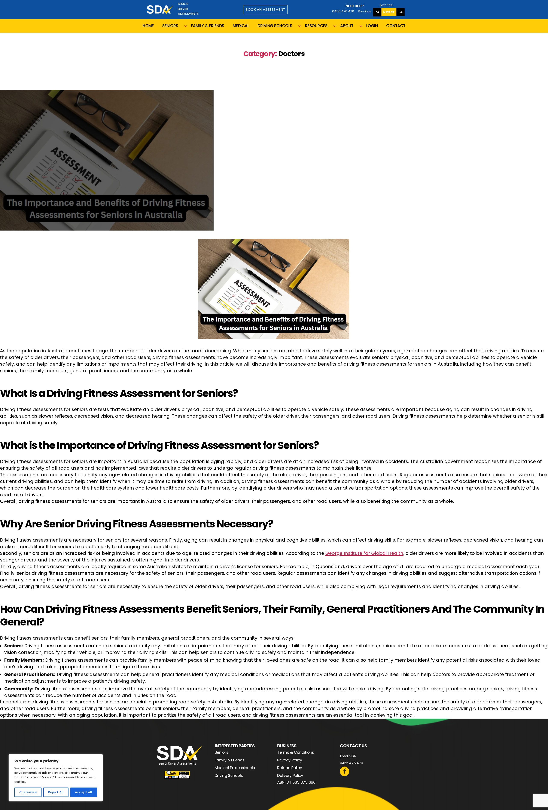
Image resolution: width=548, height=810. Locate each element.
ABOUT (346, 26)
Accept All (83, 792)
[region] (56, 777)
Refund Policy (289, 767)
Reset (389, 12)
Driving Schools (229, 775)
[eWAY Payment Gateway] (177, 774)
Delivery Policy (290, 775)
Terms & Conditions (295, 752)
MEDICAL (241, 26)
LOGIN (372, 26)
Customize (28, 792)
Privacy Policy (289, 760)
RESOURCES (316, 26)
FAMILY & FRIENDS (207, 26)
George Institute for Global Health (364, 553)
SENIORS (170, 26)
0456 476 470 (343, 11)
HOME (148, 26)
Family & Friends (230, 760)
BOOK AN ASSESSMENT (265, 9)
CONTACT (395, 26)
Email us (364, 11)
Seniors (221, 752)
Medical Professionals (235, 767)
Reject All (56, 792)
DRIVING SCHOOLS (275, 26)
